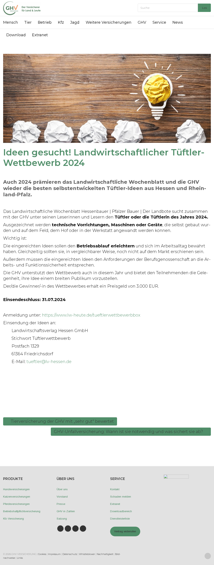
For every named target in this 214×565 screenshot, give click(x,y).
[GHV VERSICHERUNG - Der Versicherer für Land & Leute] (22, 8)
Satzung (62, 518)
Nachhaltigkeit (105, 554)
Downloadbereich (121, 511)
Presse (61, 504)
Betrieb (45, 22)
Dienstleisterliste (120, 518)
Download (16, 35)
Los (204, 7)
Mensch (10, 22)
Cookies (42, 554)
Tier (28, 22)
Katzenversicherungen (16, 496)
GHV (142, 22)
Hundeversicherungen (16, 489)
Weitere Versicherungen (108, 22)
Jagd (74, 22)
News (177, 22)
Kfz (61, 22)
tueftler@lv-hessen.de (49, 361)
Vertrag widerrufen (125, 531)
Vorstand (62, 496)
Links (20, 557)
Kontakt (114, 489)
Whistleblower (87, 554)
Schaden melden (120, 496)
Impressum (54, 554)
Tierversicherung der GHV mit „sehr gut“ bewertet (62, 421)
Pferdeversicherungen (16, 504)
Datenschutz (69, 554)
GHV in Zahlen (66, 511)
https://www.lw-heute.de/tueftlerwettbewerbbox (91, 315)
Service (159, 22)
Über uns (62, 489)
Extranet (40, 35)
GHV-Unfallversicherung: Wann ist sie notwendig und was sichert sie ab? (129, 431)
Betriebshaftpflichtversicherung (21, 511)
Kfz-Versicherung (13, 518)
